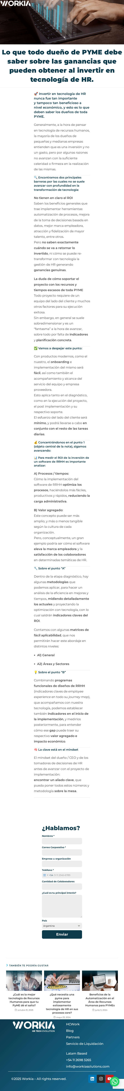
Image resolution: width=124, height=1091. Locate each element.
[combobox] (47, 875)
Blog (70, 1031)
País (44, 920)
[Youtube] (110, 1079)
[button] (114, 1081)
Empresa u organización (56, 858)
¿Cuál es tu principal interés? (59, 892)
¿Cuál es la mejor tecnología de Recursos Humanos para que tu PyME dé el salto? (24, 1000)
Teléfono (48, 870)
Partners (73, 1037)
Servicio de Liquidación (84, 1044)
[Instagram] (101, 1079)
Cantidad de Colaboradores (58, 881)
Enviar (62, 934)
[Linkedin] (92, 1079)
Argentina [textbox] (49, 925)
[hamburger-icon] (120, 3)
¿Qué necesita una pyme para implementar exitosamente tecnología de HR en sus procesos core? (62, 1003)
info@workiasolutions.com (87, 1066)
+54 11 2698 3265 (78, 1060)
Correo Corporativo (54, 847)
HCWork (73, 1024)
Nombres (48, 836)
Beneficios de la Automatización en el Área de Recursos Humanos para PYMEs (100, 1000)
